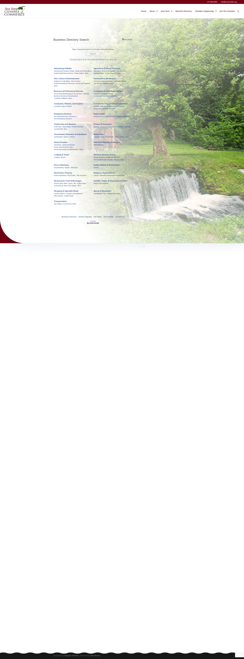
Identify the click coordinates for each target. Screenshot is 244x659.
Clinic (116, 137)
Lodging (57, 157)
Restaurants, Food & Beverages (68, 181)
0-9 (71, 60)
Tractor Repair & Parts (112, 73)
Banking (96, 127)
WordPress (95, 655)
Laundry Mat (58, 129)
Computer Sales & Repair (63, 106)
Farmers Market (59, 194)
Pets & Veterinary (61, 165)
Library (66, 137)
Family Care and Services (65, 124)
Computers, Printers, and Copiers (68, 104)
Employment (99, 114)
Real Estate (71, 175)
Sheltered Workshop (123, 116)
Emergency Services (63, 114)
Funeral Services (77, 127)
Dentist (121, 137)
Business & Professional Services (68, 91)
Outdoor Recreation (114, 194)
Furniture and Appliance (74, 194)
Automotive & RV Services (105, 79)
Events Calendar (85, 217)
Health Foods (68, 196)
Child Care (58, 127)
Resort (63, 157)
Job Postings (108, 217)
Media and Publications (83, 71)
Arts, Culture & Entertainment (66, 79)
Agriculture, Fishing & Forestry (107, 68)
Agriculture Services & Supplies (104, 71)
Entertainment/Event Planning (64, 83)
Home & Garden (61, 142)
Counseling (67, 127)
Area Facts (165, 11)
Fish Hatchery (121, 71)
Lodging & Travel (61, 155)
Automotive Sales (120, 81)
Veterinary (74, 167)
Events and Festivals (83, 83)
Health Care (99, 134)
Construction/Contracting (115, 106)
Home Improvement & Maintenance (66, 149)
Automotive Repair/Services (103, 81)
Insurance (127, 127)
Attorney (86, 94)
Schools (72, 137)
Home (143, 11)
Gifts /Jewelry (58, 196)
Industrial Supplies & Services (107, 142)
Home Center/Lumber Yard (63, 147)
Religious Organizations (104, 173)
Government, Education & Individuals (70, 134)
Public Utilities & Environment (107, 165)
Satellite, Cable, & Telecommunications (110, 181)
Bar (75, 183)
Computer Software (60, 98)
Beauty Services (99, 157)
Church (96, 175)
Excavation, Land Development (104, 108)
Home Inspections (60, 175)
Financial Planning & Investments (111, 127)
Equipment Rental (68, 145)
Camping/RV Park (100, 194)
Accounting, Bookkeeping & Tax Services (68, 94)
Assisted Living (99, 137)
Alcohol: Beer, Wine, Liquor (63, 183)
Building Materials (100, 106)
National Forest (99, 73)
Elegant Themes (71, 655)
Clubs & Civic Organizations (103, 94)
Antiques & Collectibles (62, 81)
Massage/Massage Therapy (103, 160)
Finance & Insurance (103, 124)
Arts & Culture (76, 81)
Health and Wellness (113, 157)
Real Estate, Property (63, 173)
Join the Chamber (227, 11)
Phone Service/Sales (101, 183)
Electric (96, 167)
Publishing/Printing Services (63, 73)
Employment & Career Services (104, 116)
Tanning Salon (119, 160)
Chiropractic (109, 137)
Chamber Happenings (204, 11)
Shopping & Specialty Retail (66, 191)
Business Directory (184, 11)
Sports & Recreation (102, 191)
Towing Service (108, 83)
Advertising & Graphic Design (64, 71)
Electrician (57, 145)
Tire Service (98, 83)
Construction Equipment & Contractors (111, 104)
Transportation (60, 201)
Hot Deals (128, 39)
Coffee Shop (81, 183)
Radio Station (79, 73)
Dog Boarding (59, 167)
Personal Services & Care (104, 155)
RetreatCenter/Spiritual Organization (112, 175)
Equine (67, 167)
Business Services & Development (66, 96)
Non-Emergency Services (63, 119)
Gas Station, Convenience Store (65, 204)
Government (58, 137)
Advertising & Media (63, 68)
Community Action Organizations (105, 96)
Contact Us (119, 217)
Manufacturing (99, 145)
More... (87, 73)
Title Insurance (82, 175)
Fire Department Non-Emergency (65, 116)
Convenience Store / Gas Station (65, 186)
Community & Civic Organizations (108, 91)
